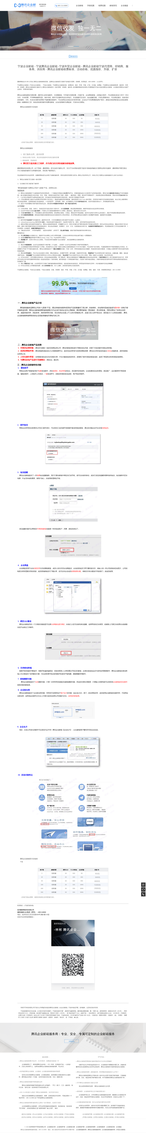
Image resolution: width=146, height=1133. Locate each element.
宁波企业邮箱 (69, 1114)
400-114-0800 (63, 5)
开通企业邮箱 (87, 1117)
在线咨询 (71, 1041)
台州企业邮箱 (58, 1114)
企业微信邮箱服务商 (108, 1129)
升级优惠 (90, 6)
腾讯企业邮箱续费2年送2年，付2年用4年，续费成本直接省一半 (39, 1061)
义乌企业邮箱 (47, 1114)
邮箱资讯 (113, 6)
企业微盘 (124, 6)
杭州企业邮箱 (26, 1117)
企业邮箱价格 (110, 1127)
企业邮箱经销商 (90, 1127)
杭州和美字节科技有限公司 (37, 1127)
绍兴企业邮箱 (37, 1117)
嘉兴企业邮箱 (26, 1114)
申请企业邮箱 (119, 1117)
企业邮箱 (79, 6)
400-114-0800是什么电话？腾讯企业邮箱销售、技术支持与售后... (40, 1092)
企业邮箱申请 (119, 1114)
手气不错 (101, 1057)
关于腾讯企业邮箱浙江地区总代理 (87, 1082)
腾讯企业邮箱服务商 (94, 1129)
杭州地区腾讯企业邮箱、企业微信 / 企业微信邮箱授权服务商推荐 (40, 1071)
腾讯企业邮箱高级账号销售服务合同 (31, 1082)
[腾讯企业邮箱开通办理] (33, 5)
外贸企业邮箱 (121, 1129)
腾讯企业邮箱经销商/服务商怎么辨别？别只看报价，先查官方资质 (40, 1102)
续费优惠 (102, 6)
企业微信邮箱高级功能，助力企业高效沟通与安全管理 (93, 1102)
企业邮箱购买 (101, 1127)
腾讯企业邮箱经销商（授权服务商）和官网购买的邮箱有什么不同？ (98, 1072)
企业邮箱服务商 (81, 1129)
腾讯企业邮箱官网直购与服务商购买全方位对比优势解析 (94, 1061)
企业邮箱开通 (87, 1114)
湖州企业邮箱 (58, 1117)
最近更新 (45, 1057)
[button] (70, 46)
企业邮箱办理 (98, 1114)
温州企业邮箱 (69, 1117)
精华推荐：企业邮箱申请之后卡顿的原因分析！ (91, 1091)
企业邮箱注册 (108, 1114)
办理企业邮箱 (98, 1117)
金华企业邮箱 (47, 1117)
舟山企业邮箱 (37, 1114)
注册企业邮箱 (108, 1117)
